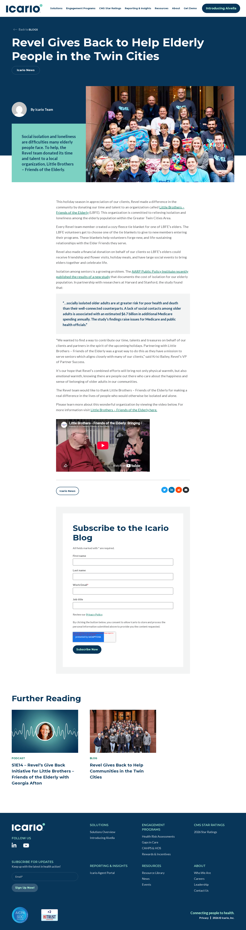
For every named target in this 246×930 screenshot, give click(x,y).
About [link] (176, 8)
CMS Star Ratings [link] (110, 8)
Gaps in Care (150, 842)
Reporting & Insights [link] (138, 8)
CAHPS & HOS (151, 848)
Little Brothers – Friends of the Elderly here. (124, 410)
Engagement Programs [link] (80, 8)
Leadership (201, 884)
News (146, 878)
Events (146, 884)
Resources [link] (161, 8)
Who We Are (202, 873)
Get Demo (190, 8)
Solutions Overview (102, 832)
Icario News (26, 70)
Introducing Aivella (221, 8)
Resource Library (153, 873)
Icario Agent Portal (102, 873)
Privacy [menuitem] (204, 917)
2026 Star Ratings (205, 832)
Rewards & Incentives (156, 854)
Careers (199, 878)
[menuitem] (14, 845)
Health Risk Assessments (158, 836)
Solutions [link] (56, 8)
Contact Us (201, 890)
